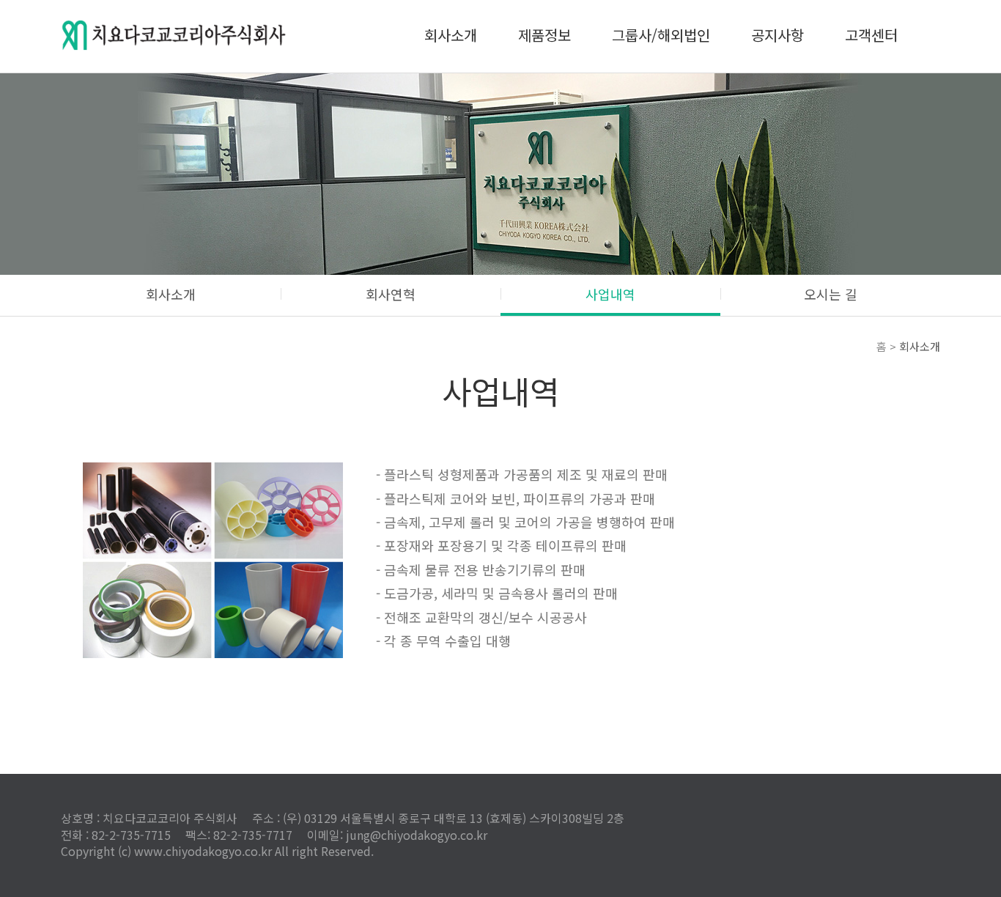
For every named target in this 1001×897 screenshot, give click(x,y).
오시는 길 (830, 293)
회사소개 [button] (450, 34)
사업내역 (610, 293)
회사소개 (171, 293)
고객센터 (871, 34)
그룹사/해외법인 (661, 34)
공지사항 (777, 34)
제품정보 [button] (544, 34)
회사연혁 (390, 293)
